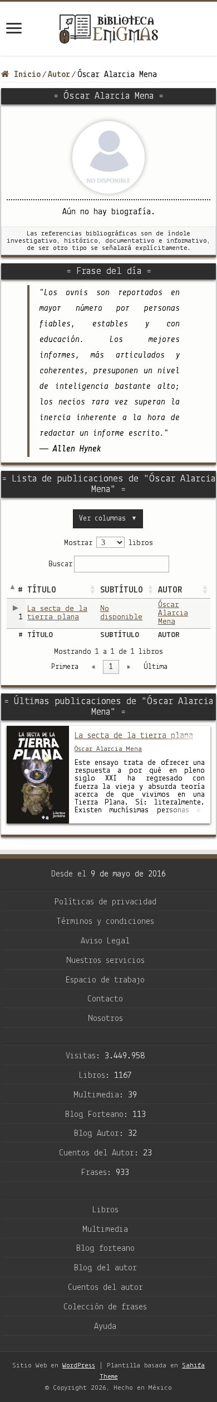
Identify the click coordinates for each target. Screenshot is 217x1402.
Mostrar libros (108, 543)
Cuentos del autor (105, 1287)
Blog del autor (105, 1268)
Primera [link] (64, 667)
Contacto (105, 999)
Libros (105, 1210)
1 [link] (111, 667)
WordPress (78, 1365)
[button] (92, 590)
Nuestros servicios (105, 960)
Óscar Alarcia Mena (173, 613)
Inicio (25, 74)
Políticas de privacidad (105, 902)
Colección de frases (105, 1307)
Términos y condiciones (105, 921)
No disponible (121, 613)
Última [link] (155, 667)
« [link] (94, 667)
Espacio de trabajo (105, 980)
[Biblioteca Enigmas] (108, 29)
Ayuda (105, 1326)
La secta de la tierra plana (57, 613)
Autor (59, 74)
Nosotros (105, 1018)
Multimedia (105, 1229)
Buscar (60, 564)
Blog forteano (105, 1248)
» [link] (128, 667)
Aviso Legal (105, 941)
